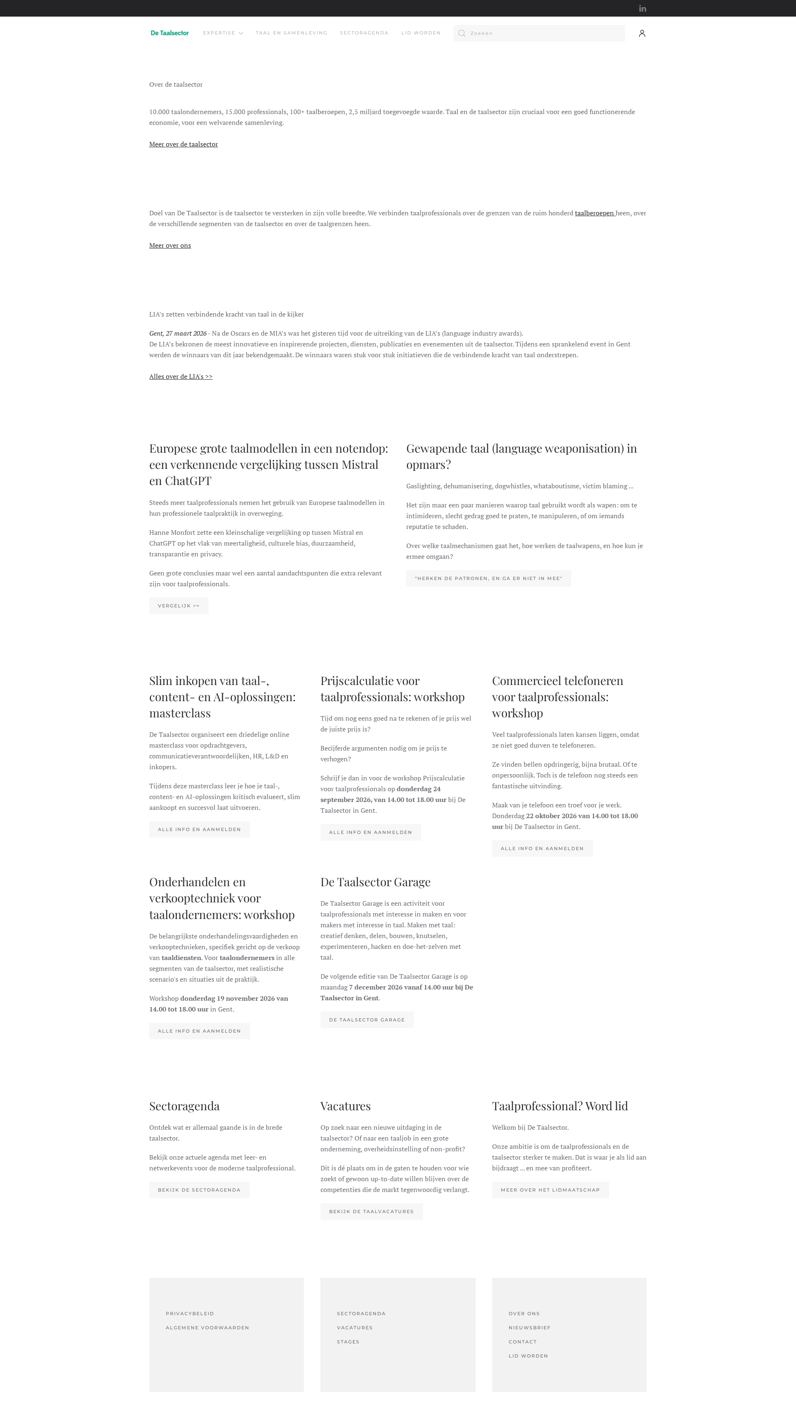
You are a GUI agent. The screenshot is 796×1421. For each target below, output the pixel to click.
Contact (523, 1342)
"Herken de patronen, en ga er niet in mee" (489, 578)
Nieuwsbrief (530, 1328)
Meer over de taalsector (183, 144)
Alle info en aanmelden (199, 829)
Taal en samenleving (292, 33)
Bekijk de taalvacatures (371, 1211)
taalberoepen (595, 212)
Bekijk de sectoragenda (199, 1190)
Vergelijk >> (179, 606)
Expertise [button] (219, 33)
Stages (348, 1342)
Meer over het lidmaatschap (550, 1190)
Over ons (524, 1313)
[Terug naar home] (170, 33)
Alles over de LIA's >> (181, 376)
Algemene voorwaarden (208, 1328)
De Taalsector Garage (367, 1020)
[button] (642, 33)
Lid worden (421, 33)
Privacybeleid (190, 1313)
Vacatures (355, 1328)
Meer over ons (170, 245)
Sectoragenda (364, 33)
